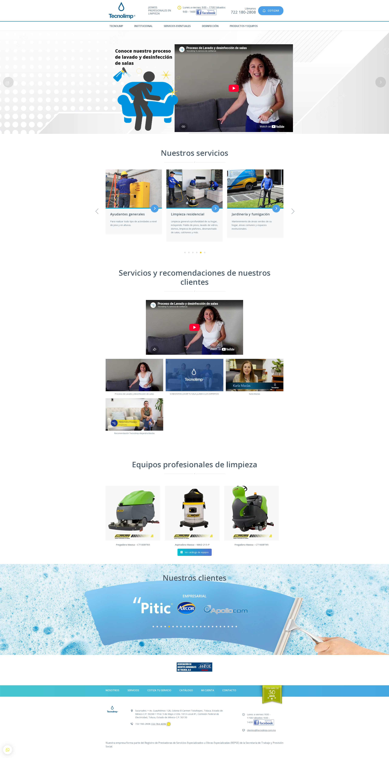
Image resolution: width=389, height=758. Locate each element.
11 (193, 626)
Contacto (229, 690)
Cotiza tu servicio (159, 690)
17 (216, 626)
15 (208, 626)
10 (189, 626)
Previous (96, 210)
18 (220, 626)
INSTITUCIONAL (143, 26)
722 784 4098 (159, 723)
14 (204, 626)
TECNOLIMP (116, 26)
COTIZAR (273, 10)
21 (232, 626)
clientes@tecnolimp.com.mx (261, 730)
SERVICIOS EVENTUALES (177, 26)
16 (212, 626)
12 (197, 626)
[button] (134, 378)
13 (200, 626)
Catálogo (186, 690)
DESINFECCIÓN (210, 26)
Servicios (133, 690)
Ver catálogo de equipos (197, 552)
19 (224, 626)
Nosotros (112, 690)
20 (228, 626)
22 (236, 626)
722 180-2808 (243, 12)
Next (292, 210)
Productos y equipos (244, 26)
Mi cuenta (207, 690)
